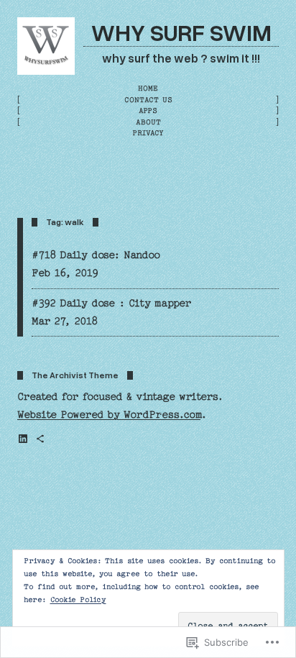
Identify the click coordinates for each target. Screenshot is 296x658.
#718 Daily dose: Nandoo (96, 255)
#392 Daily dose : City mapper (111, 303)
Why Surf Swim (181, 31)
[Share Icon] (40, 438)
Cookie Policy (78, 599)
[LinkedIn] (23, 438)
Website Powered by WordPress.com (108, 415)
